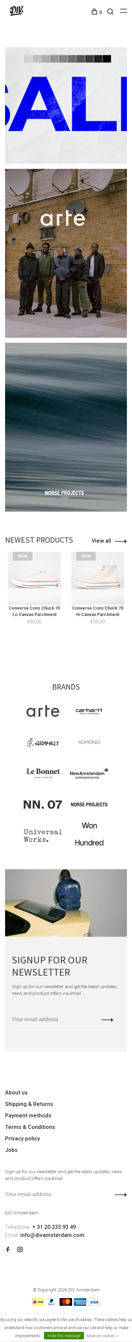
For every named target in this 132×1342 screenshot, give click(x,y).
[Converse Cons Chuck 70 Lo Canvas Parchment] (34, 578)
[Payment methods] (38, 1304)
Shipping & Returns (29, 1104)
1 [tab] (55, 650)
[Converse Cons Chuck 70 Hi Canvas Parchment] (97, 578)
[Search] (111, 12)
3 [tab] (80, 650)
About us (16, 1092)
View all (101, 541)
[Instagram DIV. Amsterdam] (20, 1250)
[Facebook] (7, 1250)
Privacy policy (22, 1138)
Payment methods (28, 1115)
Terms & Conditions (30, 1127)
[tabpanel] (34, 598)
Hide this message (64, 1336)
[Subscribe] (105, 1019)
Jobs (11, 1150)
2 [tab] (67, 650)
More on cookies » (102, 1336)
